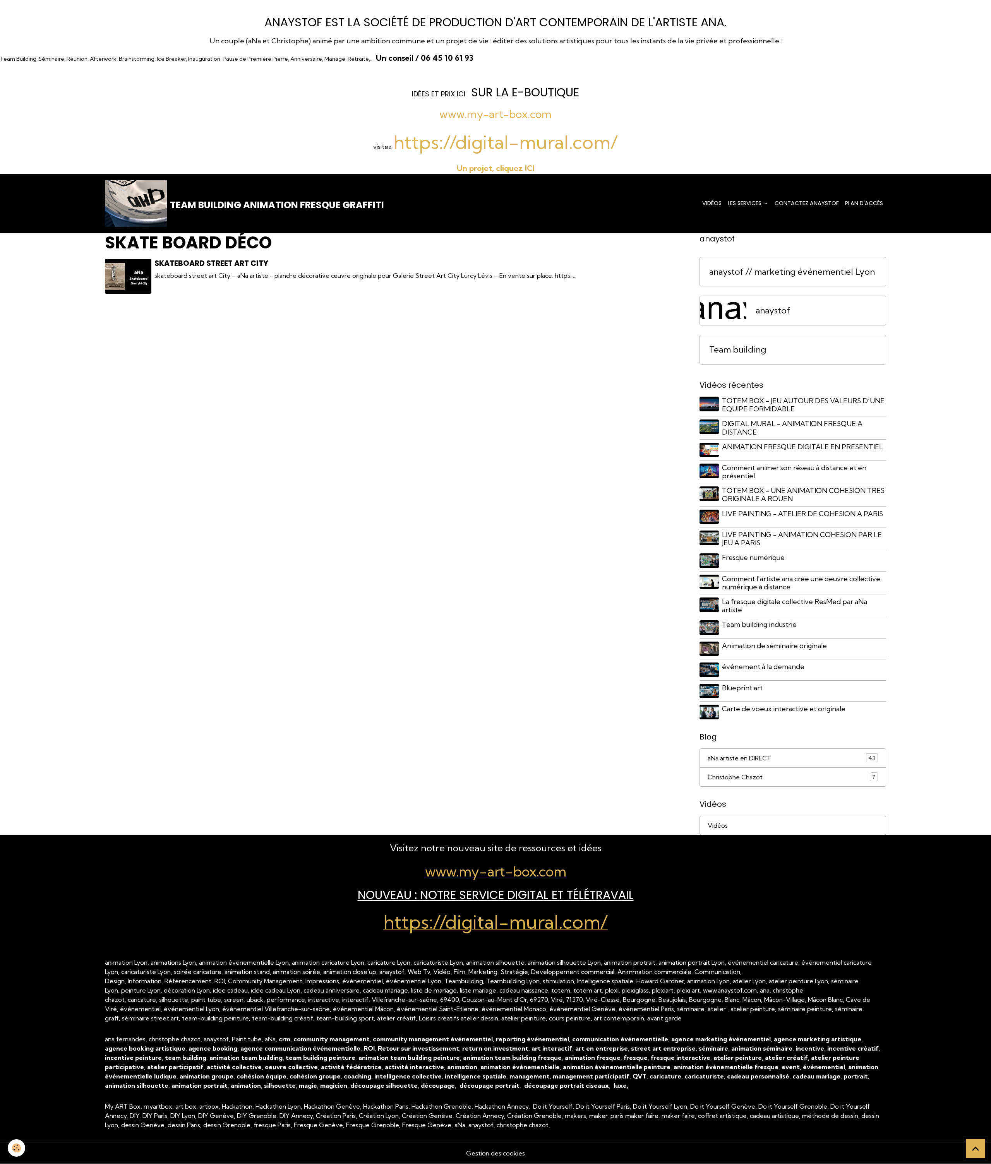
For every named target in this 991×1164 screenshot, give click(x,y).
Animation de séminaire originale (774, 646)
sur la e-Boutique (525, 92)
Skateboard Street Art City (211, 263)
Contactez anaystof (807, 203)
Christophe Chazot (791, 777)
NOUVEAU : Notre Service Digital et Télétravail (496, 895)
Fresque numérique (753, 557)
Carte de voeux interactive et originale (783, 709)
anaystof (773, 310)
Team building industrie (759, 624)
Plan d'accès (864, 203)
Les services (745, 203)
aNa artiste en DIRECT (791, 758)
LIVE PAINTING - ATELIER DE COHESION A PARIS (802, 514)
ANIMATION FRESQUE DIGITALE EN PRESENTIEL (802, 447)
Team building (737, 349)
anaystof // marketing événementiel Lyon (792, 272)
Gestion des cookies (495, 1153)
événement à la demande (763, 666)
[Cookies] (16, 1148)
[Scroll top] (975, 1148)
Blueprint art (742, 688)
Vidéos (712, 203)
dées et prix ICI (439, 94)
